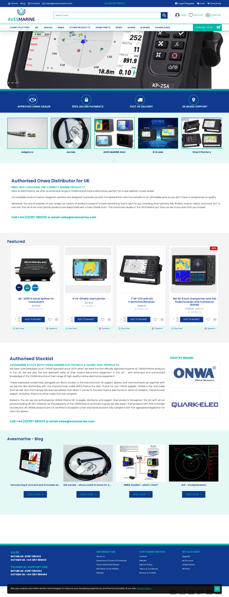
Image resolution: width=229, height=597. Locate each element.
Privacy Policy (144, 588)
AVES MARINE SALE (114, 152)
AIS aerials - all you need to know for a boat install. (88, 485)
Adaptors (27, 152)
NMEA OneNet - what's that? (141, 485)
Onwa (195, 386)
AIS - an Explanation (194, 485)
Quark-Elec (195, 416)
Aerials (71, 152)
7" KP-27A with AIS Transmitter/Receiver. (141, 300)
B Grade (158, 152)
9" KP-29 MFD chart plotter (88, 298)
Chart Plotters (201, 152)
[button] (113, 160)
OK (217, 589)
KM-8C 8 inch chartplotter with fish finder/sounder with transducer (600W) (194, 301)
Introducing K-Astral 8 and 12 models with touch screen (35, 485)
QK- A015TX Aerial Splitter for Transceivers (36, 300)
